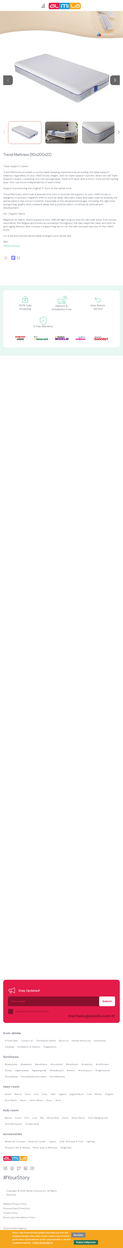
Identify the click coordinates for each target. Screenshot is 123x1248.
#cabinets (87, 1064)
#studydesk (11, 1076)
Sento (23, 1100)
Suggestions (50, 1046)
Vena (57, 1100)
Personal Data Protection (16, 1208)
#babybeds (11, 1064)
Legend (62, 1094)
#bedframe (41, 1064)
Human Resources (81, 1040)
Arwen (8, 1094)
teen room (11, 1086)
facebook (12, 1168)
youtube (32, 1168)
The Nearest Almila (46, 1040)
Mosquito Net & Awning (17, 1147)
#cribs (8, 1070)
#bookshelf (56, 1064)
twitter (19, 1168)
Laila (53, 1094)
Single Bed (66, 1147)
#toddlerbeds (57, 1076)
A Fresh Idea (11, 1040)
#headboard (56, 1070)
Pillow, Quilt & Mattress (45, 1147)
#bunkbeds (72, 1064)
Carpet (52, 1141)
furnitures (11, 1057)
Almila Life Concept (15, 1141)
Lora (89, 1094)
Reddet (78, 1235)
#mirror (71, 1070)
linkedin (25, 1168)
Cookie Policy (10, 1212)
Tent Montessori (13, 1123)
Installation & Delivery (28, 1046)
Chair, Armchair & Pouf (71, 1141)
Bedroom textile (37, 1141)
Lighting (90, 1141)
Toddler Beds (32, 1123)
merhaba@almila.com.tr (88, 1016)
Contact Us (27, 1040)
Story (49, 1100)
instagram (5, 1168)
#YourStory (16, 1177)
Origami (109, 1094)
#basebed (26, 1064)
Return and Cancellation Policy (19, 1217)
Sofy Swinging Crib (98, 1117)
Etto (36, 1094)
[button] (115, 80)
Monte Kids (53, 1117)
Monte (98, 1094)
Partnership (100, 1040)
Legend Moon (76, 1094)
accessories (12, 1134)
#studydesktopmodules (34, 1076)
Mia (42, 1117)
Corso (28, 1094)
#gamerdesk (22, 1070)
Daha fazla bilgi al (43, 1242)
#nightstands (102, 1070)
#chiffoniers (102, 1064)
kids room (11, 1110)
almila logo (16, 1158)
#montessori (85, 1070)
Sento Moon (36, 1100)
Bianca (18, 1094)
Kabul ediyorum (86, 1242)
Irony (44, 1094)
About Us (64, 1040)
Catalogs (9, 1046)
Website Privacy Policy (15, 1203)
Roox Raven (11, 1100)
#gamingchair (39, 1070)
